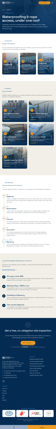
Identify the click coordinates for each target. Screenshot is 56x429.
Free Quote (42, 427)
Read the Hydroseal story (8, 270)
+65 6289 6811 (25, 347)
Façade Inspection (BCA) (36, 375)
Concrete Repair (34, 370)
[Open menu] (52, 2)
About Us (4, 388)
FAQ (3, 395)
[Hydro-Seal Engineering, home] (8, 2)
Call (14, 427)
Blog (3, 397)
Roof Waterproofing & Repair (37, 366)
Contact (4, 400)
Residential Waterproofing (36, 359)
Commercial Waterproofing (37, 361)
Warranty (4, 393)
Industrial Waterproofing (36, 363)
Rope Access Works (35, 373)
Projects (4, 391)
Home (3, 9)
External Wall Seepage (35, 368)
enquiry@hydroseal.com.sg (10, 375)
